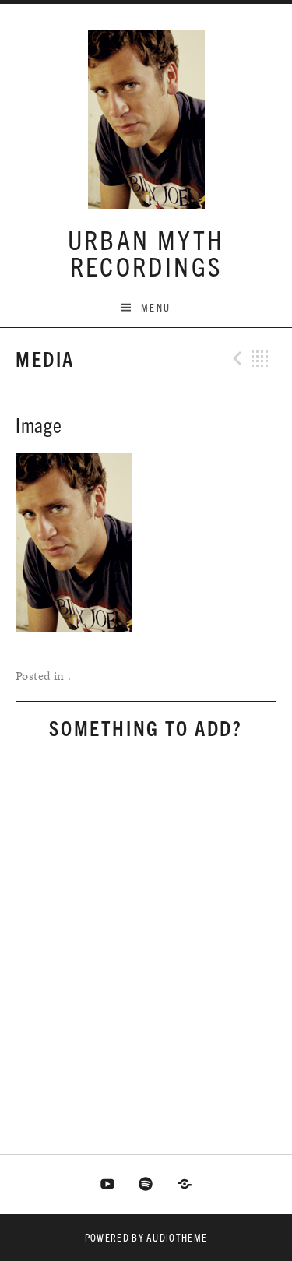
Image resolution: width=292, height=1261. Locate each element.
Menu (156, 307)
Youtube (107, 1185)
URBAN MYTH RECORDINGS (146, 252)
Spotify (146, 1185)
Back (260, 358)
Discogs (185, 1185)
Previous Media (235, 358)
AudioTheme (176, 1237)
